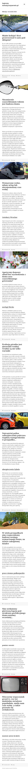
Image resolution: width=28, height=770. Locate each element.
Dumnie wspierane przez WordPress (9, 768)
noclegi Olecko (8, 307)
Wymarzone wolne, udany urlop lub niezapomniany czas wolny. (11, 186)
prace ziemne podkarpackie (13, 573)
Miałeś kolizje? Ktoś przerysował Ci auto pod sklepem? (13, 37)
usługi (14, 75)
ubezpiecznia (20, 510)
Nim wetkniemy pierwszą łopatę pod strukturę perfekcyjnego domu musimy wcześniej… (13, 613)
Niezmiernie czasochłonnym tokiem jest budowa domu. (13, 101)
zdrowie (14, 410)
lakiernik (19, 75)
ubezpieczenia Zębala (11, 469)
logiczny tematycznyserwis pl (10, 4)
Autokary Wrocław (9, 217)
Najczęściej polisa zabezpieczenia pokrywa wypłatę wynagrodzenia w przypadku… (14, 436)
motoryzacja (4, 77)
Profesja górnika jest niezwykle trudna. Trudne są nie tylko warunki (12, 347)
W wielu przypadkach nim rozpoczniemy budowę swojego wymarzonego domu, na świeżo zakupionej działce (13, 538)
